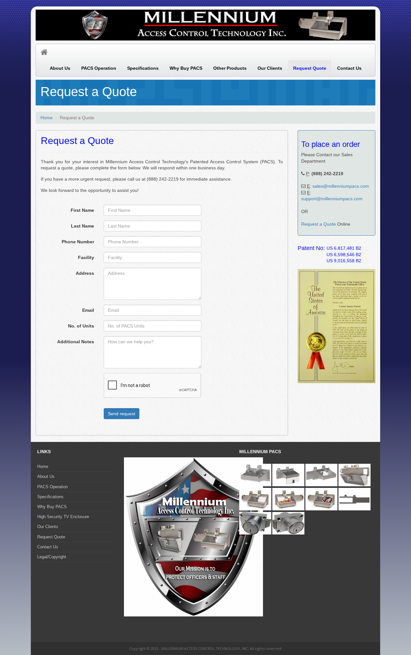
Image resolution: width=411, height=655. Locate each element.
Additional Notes (75, 341)
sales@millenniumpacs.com (340, 186)
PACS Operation (98, 68)
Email (88, 310)
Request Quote (309, 68)
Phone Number (78, 241)
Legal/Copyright (51, 556)
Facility (86, 257)
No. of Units (81, 325)
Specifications (143, 68)
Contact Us (349, 68)
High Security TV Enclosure (63, 516)
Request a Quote (318, 224)
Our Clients (270, 68)
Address (85, 273)
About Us (60, 68)
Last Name (82, 226)
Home (46, 117)
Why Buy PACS (186, 68)
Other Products (230, 68)
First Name (82, 210)
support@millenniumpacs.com (332, 198)
